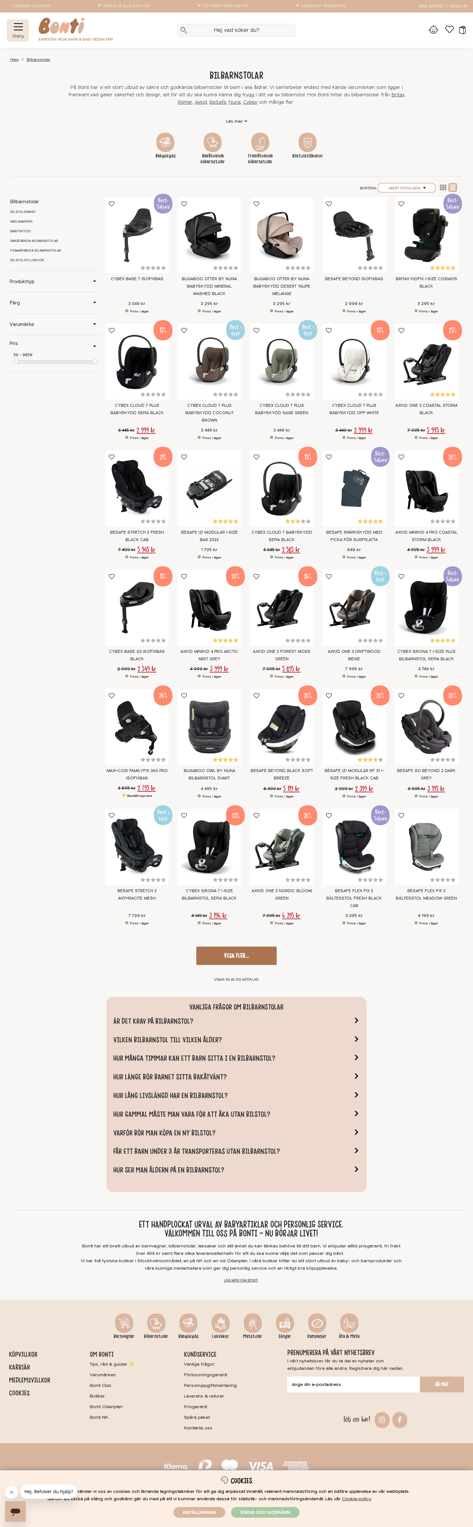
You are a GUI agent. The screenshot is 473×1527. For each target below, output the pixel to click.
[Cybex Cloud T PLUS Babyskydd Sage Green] (281, 362)
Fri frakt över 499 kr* (226, 6)
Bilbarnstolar (39, 59)
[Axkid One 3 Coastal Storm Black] (426, 362)
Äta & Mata (349, 1336)
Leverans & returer (204, 1396)
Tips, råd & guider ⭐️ (112, 1364)
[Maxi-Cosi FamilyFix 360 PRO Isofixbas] (137, 727)
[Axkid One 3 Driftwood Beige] (354, 608)
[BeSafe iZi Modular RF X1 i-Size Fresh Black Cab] (354, 727)
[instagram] (381, 1419)
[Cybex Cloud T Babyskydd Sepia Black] (281, 488)
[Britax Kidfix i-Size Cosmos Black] (426, 235)
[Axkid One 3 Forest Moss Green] (281, 608)
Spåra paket (197, 1417)
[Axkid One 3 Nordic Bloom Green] (281, 847)
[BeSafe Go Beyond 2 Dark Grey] (426, 727)
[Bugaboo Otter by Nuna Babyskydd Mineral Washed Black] (209, 235)
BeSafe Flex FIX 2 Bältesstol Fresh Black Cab (354, 898)
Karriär (19, 1367)
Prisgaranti (195, 1406)
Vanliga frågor (199, 1364)
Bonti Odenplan (106, 1406)
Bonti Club (100, 1385)
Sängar (284, 1336)
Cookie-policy (356, 1499)
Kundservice (200, 1354)
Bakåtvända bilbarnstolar (212, 159)
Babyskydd (165, 156)
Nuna (235, 102)
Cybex (250, 102)
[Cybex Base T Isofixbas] (137, 235)
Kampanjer (317, 1336)
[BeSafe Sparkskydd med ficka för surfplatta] (354, 488)
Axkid (201, 102)
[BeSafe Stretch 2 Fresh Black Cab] (137, 488)
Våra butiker (431, 6)
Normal (453, 187)
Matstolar (252, 1336)
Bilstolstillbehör (307, 156)
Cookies (19, 1393)
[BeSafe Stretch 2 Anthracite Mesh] (137, 847)
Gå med (442, 1384)
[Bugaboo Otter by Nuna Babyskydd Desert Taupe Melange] (281, 235)
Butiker (97, 1396)
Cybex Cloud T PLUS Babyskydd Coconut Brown (209, 413)
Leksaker (220, 1336)
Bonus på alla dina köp (127, 6)
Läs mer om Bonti (241, 1280)
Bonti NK (99, 1417)
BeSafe (217, 102)
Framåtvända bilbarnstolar (260, 159)
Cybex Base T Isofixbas (137, 279)
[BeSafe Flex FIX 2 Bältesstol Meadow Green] (426, 847)
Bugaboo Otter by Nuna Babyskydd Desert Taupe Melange (281, 286)
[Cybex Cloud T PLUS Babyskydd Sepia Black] (137, 362)
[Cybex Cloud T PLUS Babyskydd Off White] (354, 362)
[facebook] (399, 1419)
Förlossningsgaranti (205, 1375)
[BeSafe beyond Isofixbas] (354, 235)
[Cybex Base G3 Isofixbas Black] (137, 608)
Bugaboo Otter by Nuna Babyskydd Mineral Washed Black (209, 286)
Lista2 (443, 187)
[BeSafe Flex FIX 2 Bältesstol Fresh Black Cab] (354, 847)
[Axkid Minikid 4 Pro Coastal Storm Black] (426, 488)
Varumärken (21, 222)
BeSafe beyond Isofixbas (354, 279)
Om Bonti (102, 1354)
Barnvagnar (124, 1336)
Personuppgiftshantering (210, 1385)
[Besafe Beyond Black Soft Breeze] (281, 727)
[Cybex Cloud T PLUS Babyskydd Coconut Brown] (209, 362)
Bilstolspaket (23, 212)
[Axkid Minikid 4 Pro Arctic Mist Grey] (209, 608)
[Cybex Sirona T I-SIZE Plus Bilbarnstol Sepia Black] (426, 608)
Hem (14, 59)
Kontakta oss (198, 1428)
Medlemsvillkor (29, 1380)
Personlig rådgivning (323, 6)
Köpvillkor (23, 1354)
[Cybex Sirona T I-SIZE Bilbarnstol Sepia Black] (209, 847)
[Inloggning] (433, 30)
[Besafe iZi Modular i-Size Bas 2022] (209, 488)
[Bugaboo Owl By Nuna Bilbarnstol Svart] (209, 727)
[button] (460, 30)
